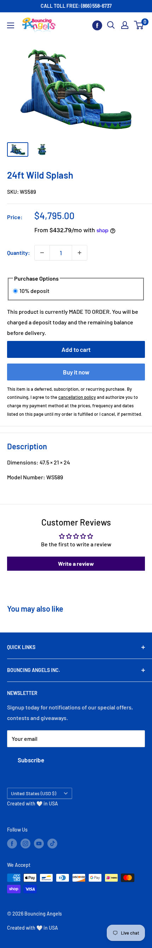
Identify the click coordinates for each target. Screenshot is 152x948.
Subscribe (31, 759)
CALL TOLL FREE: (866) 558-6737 (76, 6)
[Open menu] (10, 25)
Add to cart (76, 349)
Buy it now (76, 372)
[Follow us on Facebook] (97, 25)
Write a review (76, 563)
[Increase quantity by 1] (79, 252)
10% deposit (34, 290)
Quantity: (18, 252)
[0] (139, 25)
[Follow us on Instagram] (25, 843)
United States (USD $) (33, 793)
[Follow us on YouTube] (39, 843)
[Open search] (111, 25)
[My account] (124, 25)
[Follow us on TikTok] (52, 843)
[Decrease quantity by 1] (42, 252)
